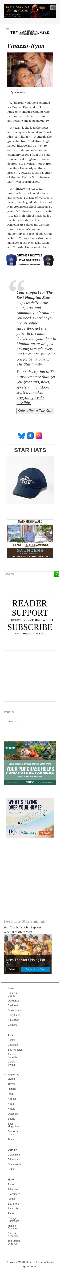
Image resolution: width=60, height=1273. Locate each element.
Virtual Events (12, 1063)
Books (11, 1040)
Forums (12, 721)
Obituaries (13, 1000)
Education (13, 1020)
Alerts (11, 1213)
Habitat (12, 1098)
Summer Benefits (12, 1056)
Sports (11, 1118)
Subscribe (13, 1208)
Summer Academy (13, 1234)
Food (11, 1093)
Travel (11, 1083)
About (11, 1184)
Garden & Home (13, 1133)
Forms (11, 1199)
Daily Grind (14, 1015)
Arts (10, 1035)
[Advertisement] (30, 881)
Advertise (13, 1189)
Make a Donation (13, 1227)
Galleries (13, 1045)
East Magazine (13, 1125)
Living (11, 1078)
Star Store (13, 1203)
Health (11, 1103)
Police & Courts (12, 994)
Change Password (13, 1219)
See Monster (15, 1049)
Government (15, 1010)
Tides (11, 1139)
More (11, 1179)
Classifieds (14, 1194)
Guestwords (14, 1164)
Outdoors (13, 1113)
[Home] (30, 32)
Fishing (12, 1088)
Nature (11, 1108)
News (11, 988)
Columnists (14, 1154)
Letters (11, 1169)
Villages (12, 1024)
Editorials (13, 1159)
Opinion (12, 1149)
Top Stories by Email (14, 1242)
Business (13, 1005)
